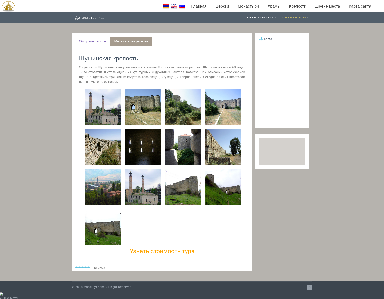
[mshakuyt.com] (7, 6)
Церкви (222, 6)
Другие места (327, 6)
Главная (199, 6)
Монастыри (248, 6)
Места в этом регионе (131, 41)
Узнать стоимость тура (162, 251)
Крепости (297, 6)
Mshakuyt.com (93, 287)
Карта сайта (360, 6)
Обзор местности (92, 41)
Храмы (274, 6)
